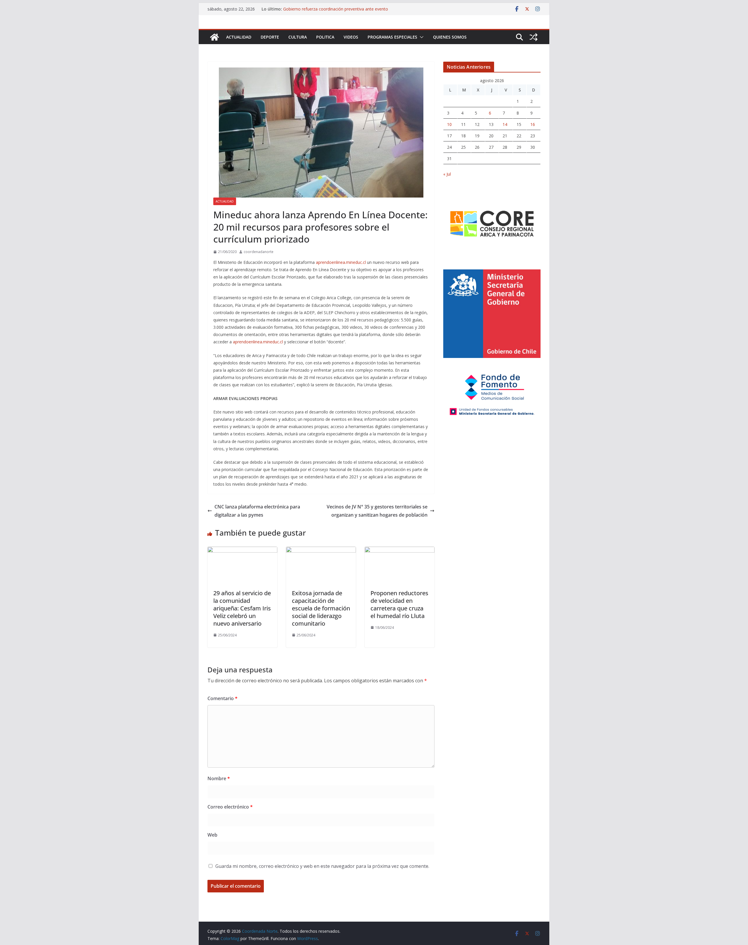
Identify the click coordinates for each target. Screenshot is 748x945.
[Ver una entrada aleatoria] (534, 37)
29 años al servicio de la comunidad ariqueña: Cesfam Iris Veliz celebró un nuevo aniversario (242, 608)
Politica (325, 37)
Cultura (297, 37)
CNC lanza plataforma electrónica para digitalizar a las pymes (257, 510)
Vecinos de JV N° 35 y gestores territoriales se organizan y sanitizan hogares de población (377, 510)
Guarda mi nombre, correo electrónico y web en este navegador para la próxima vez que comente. (322, 866)
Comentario (222, 698)
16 (532, 124)
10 (449, 124)
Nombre (218, 778)
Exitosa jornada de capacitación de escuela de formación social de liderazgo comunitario (321, 608)
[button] (420, 37)
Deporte (270, 37)
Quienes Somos (450, 37)
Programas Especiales (392, 37)
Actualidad (238, 37)
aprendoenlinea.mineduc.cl (341, 262)
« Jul (447, 174)
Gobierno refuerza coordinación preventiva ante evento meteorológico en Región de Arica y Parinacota (335, 12)
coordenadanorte (258, 251)
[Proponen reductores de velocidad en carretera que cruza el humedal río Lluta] (399, 551)
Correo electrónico (230, 807)
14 (505, 124)
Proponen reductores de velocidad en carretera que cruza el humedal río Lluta (399, 604)
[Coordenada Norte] (214, 37)
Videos (351, 37)
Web (212, 835)
